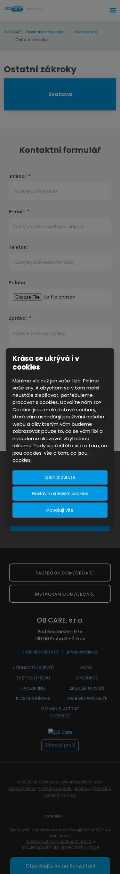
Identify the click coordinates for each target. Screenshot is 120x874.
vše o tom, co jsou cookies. (49, 457)
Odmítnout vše (60, 477)
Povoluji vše (60, 510)
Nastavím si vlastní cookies (60, 493)
